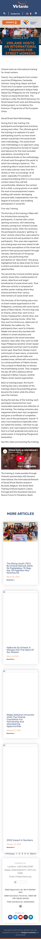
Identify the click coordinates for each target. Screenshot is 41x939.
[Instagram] (25, 917)
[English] (27, 13)
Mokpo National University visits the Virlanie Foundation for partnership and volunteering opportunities (20, 720)
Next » (33, 853)
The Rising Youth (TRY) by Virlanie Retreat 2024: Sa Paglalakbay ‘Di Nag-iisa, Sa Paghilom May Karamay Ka (20, 568)
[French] (30, 13)
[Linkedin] (30, 917)
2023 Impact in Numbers (20, 840)
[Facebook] (10, 917)
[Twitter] (15, 917)
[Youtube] (20, 917)
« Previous (10, 853)
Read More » (11, 580)
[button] (4, 13)
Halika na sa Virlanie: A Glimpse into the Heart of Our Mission (20, 650)
